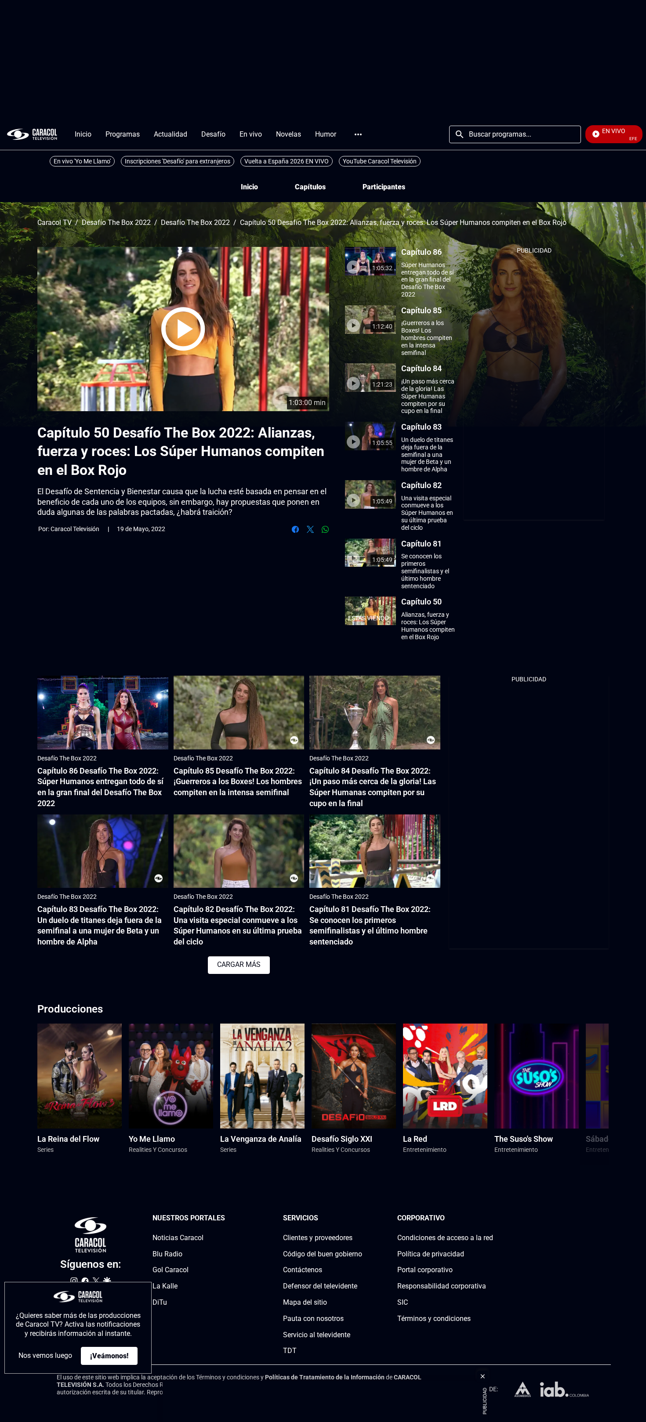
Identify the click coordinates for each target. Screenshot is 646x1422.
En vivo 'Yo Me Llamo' (82, 161)
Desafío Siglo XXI (342, 1138)
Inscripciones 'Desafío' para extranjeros (177, 161)
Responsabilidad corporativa (441, 1286)
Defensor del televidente (320, 1286)
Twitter (310, 529)
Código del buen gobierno (322, 1254)
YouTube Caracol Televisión (380, 161)
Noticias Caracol (177, 1238)
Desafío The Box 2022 (116, 223)
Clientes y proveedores (317, 1238)
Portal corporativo (425, 1270)
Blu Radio (167, 1254)
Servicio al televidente (316, 1335)
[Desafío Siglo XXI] (354, 1076)
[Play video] (183, 329)
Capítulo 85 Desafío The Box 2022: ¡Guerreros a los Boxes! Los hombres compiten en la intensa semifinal (238, 781)
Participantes (384, 187)
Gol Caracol (170, 1270)
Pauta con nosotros (313, 1318)
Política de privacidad (430, 1254)
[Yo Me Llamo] (171, 1076)
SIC (402, 1302)
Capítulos (310, 187)
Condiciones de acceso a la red (445, 1238)
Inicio (249, 187)
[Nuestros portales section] (227, 1218)
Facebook (295, 529)
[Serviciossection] (359, 1218)
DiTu (159, 1302)
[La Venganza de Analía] (262, 1076)
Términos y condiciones (434, 1318)
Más (358, 134)
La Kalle (165, 1286)
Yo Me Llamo (152, 1138)
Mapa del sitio (305, 1302)
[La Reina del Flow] (79, 1076)
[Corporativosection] (490, 1218)
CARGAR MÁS (239, 964)
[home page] (32, 134)
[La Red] (445, 1076)
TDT (290, 1350)
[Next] (579, 1094)
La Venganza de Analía (260, 1138)
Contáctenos (302, 1270)
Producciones (70, 1009)
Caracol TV (54, 223)
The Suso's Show (523, 1138)
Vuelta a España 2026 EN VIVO (286, 161)
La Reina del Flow (68, 1138)
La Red (415, 1138)
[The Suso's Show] (536, 1076)
